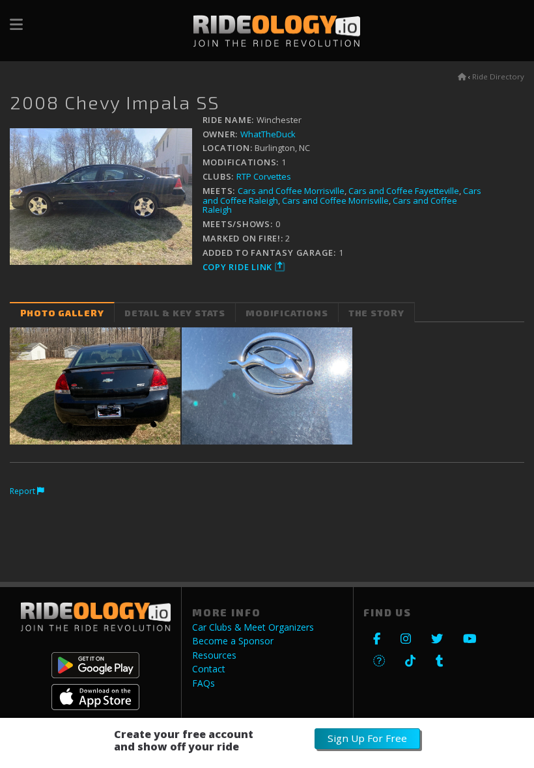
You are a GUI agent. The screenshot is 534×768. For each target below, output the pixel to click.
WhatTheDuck (268, 134)
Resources (214, 655)
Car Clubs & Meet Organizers (253, 627)
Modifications (287, 312)
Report (23, 491)
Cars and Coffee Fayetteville (403, 191)
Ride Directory (498, 76)
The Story (376, 312)
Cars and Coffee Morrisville (291, 191)
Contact (208, 669)
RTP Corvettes (263, 176)
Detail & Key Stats (174, 312)
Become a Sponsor (233, 641)
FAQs (203, 683)
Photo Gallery (62, 312)
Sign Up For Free (367, 738)
